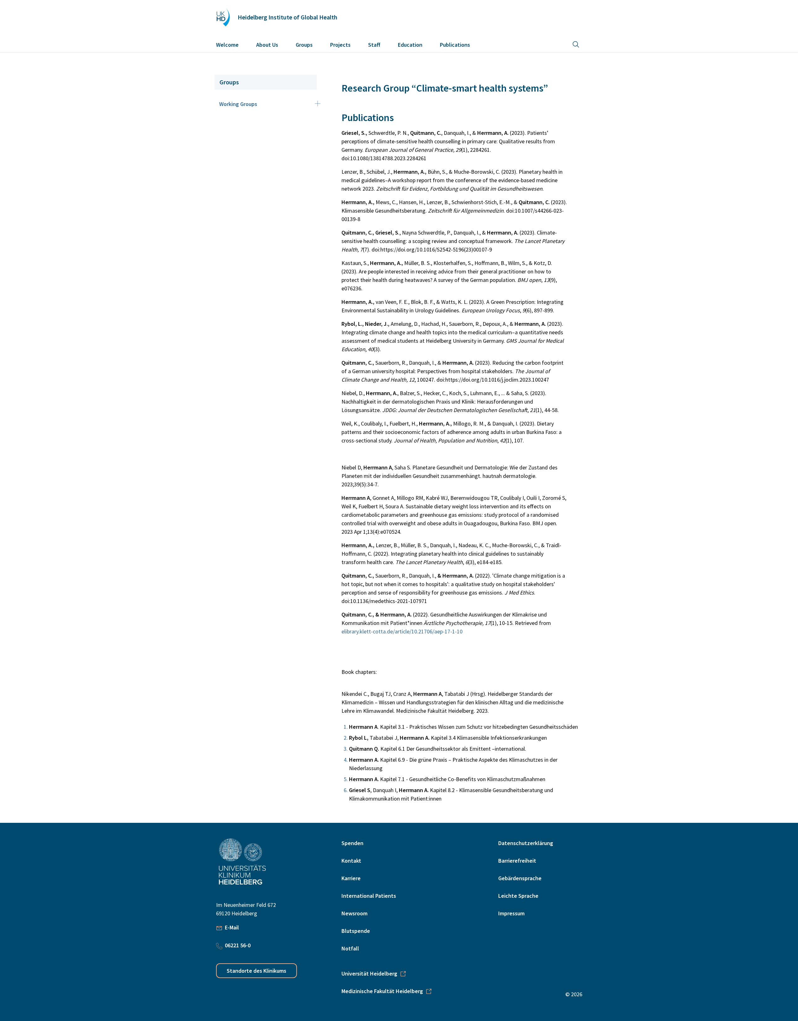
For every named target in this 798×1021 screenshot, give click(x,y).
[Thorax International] (520, 938)
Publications (455, 44)
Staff (374, 44)
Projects (340, 44)
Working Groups (238, 104)
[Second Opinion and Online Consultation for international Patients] (566, 938)
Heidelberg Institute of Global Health (287, 17)
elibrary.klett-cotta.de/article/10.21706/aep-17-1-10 (401, 631)
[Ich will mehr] (559, 938)
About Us (267, 44)
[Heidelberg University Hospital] (223, 17)
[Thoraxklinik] (514, 938)
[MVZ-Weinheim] (579, 938)
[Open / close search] (576, 44)
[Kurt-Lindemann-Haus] (546, 938)
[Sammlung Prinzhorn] (553, 938)
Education (410, 44)
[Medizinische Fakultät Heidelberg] (508, 938)
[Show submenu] (317, 103)
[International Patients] (534, 938)
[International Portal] (540, 938)
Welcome (227, 44)
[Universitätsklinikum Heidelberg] (501, 938)
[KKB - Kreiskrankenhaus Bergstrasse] (527, 938)
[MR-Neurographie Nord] (572, 938)
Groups (304, 44)
